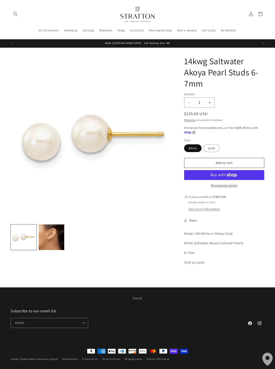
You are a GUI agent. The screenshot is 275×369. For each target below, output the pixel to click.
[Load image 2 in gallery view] (51, 237)
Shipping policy (133, 358)
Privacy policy (90, 358)
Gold (211, 148)
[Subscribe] (83, 323)
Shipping (189, 120)
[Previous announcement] (12, 43)
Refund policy (70, 358)
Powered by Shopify (47, 359)
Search (137, 298)
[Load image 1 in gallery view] (24, 237)
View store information (204, 209)
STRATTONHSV (28, 359)
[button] (15, 14)
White (193, 148)
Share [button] (193, 220)
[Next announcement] (262, 43)
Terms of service (111, 358)
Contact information (158, 358)
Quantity (189, 94)
